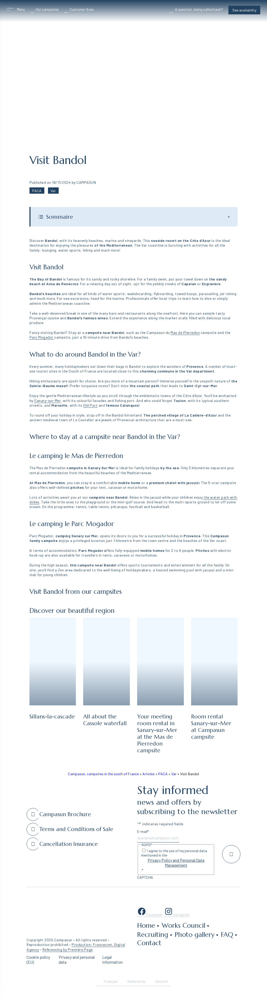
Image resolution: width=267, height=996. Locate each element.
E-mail (143, 831)
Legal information (112, 959)
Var (53, 190)
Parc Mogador (41, 337)
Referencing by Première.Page (68, 949)
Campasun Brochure (65, 814)
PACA (36, 190)
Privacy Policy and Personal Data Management (176, 862)
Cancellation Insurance (68, 844)
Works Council (183, 925)
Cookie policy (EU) (38, 959)
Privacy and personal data (77, 959)
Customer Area (82, 9)
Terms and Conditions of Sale (76, 829)
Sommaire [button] (138, 216)
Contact (149, 943)
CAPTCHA (145, 877)
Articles (148, 774)
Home (146, 925)
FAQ (227, 934)
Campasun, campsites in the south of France (103, 774)
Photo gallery (194, 934)
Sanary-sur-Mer (47, 400)
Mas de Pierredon (185, 332)
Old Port (90, 405)
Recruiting (152, 934)
